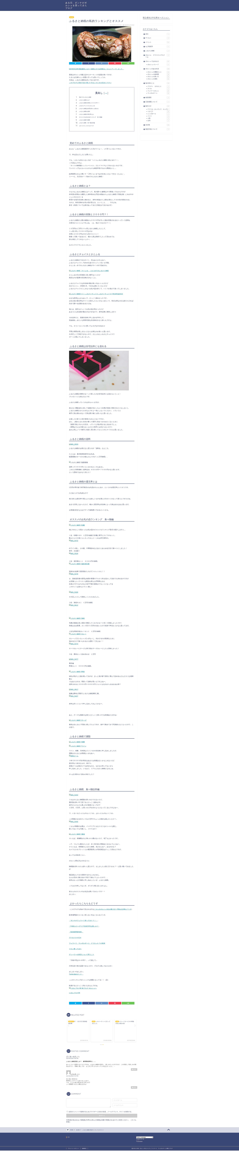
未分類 (71, 17)
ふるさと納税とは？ (84, 100)
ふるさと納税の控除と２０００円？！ (89, 103)
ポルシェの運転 (158, 79)
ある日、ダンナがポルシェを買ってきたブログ (76, 5)
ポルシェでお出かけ (157, 61)
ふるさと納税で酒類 (84, 120)
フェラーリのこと (158, 91)
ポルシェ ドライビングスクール (157, 56)
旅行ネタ (157, 106)
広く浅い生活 (71, 1056)
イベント (157, 42)
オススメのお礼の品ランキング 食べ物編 (90, 117)
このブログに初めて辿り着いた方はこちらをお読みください (90, 82)
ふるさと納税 (157, 51)
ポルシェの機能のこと (158, 72)
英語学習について (157, 129)
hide (106, 93)
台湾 (158, 120)
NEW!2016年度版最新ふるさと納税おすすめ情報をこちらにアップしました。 (96, 69)
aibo (157, 34)
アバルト (157, 38)
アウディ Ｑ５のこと (158, 86)
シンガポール (158, 113)
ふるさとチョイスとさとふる (87, 105)
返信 (135, 1069)
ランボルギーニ (158, 93)
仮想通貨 (157, 97)
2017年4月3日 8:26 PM (72, 1058)
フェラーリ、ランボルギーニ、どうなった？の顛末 (87, 943)
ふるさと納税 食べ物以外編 (87, 122)
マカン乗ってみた (75, 949)
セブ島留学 (157, 46)
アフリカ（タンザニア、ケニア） (158, 109)
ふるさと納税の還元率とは (86, 114)
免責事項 (84, 1148)
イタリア (158, 111)
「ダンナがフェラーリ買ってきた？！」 (83, 920)
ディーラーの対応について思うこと (81, 954)
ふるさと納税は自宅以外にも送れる (88, 108)
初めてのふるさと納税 (85, 97)
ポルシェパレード (158, 64)
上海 (158, 118)
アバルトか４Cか (75, 937)
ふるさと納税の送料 (84, 111)
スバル (158, 88)
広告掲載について (157, 101)
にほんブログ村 (74, 993)
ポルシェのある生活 (157, 69)
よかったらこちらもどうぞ (86, 125)
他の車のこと (157, 83)
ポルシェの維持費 (158, 74)
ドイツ (158, 116)
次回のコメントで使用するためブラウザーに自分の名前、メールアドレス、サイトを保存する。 (101, 1111)
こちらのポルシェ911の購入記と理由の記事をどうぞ (112, 909)
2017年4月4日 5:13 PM (72, 1076)
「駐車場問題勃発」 (76, 932)
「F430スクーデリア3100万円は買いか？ (83, 926)
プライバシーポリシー (73, 1148)
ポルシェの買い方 (158, 76)
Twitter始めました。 (76, 974)
